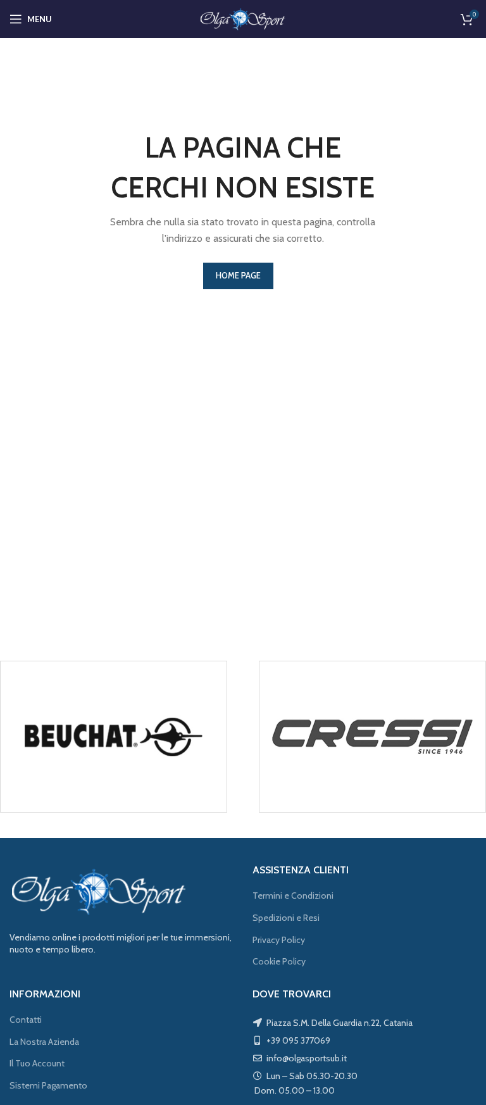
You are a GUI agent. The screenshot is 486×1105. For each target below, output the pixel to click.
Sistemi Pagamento (48, 1085)
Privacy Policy (278, 940)
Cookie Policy (279, 961)
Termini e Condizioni (292, 895)
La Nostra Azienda (44, 1041)
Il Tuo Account (37, 1063)
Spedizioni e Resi (286, 917)
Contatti (25, 1019)
